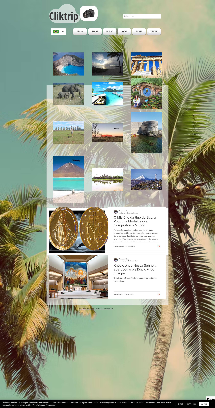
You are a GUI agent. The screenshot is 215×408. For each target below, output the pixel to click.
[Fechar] (212, 404)
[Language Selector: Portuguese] (58, 31)
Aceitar (204, 404)
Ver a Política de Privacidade (43, 405)
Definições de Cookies (187, 404)
